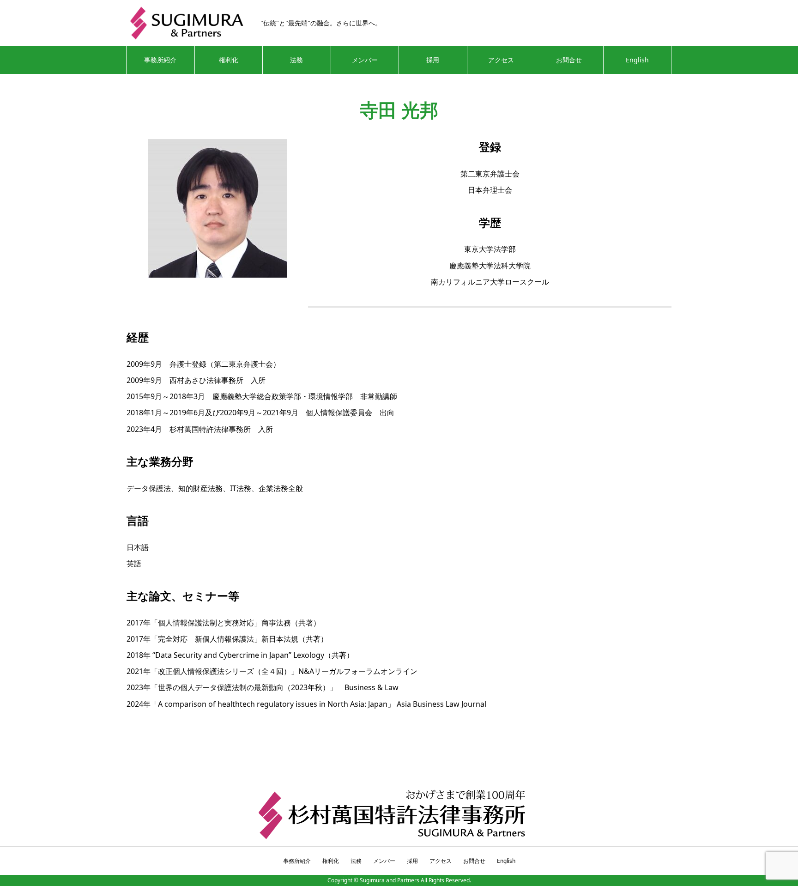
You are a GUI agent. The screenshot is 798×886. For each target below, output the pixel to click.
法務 (296, 59)
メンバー (365, 59)
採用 (432, 59)
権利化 (228, 59)
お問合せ (569, 59)
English (637, 59)
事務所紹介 (160, 59)
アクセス (501, 59)
